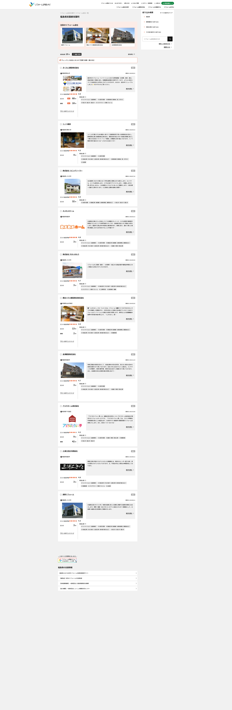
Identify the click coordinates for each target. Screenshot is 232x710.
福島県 (148, 17)
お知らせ (158, 3)
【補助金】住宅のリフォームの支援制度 (70, 578)
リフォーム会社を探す (122, 7)
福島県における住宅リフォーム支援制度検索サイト (73, 573)
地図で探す (78, 54)
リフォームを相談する (154, 7)
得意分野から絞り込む (152, 27)
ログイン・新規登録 (147, 3)
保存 (133, 68)
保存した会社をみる (164, 44)
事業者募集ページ (168, 3)
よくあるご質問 (135, 3)
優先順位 (130, 54)
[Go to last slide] (62, 37)
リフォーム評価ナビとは (107, 3)
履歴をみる (167, 47)
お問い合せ (126, 3)
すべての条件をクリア (166, 13)
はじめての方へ (118, 3)
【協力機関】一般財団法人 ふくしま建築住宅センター (74, 588)
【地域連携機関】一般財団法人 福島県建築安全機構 (74, 583)
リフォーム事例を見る (138, 7)
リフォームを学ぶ (169, 7)
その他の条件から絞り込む (153, 32)
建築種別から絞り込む (152, 22)
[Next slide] (133, 37)
